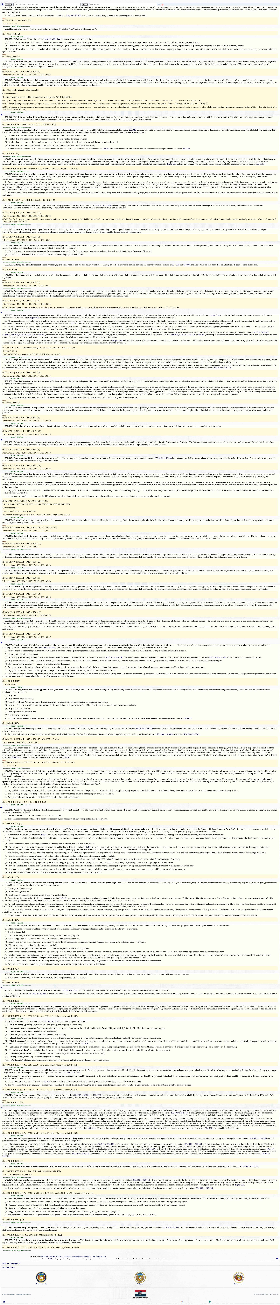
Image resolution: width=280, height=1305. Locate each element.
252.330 (86, 1095)
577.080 (187, 265)
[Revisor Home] (4, 1302)
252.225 (74, 323)
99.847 (44, 835)
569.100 (14, 335)
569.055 (256, 332)
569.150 (41, 335)
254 (79, 15)
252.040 (132, 130)
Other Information (12, 1263)
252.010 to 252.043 (164, 734)
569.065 (264, 332)
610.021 (188, 718)
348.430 (87, 847)
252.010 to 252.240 (51, 39)
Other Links (9, 1267)
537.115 (62, 898)
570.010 (15, 757)
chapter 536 (171, 164)
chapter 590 (215, 315)
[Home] (2, 4)
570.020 (65, 757)
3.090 (50, 1259)
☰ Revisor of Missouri (9, 2)
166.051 (106, 148)
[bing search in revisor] (210, 1302)
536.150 (91, 1128)
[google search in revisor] (182, 1302)
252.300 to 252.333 (69, 990)
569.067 (6, 335)
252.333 (97, 1095)
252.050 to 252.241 (191, 734)
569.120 (22, 335)
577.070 (175, 265)
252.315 (46, 1081)
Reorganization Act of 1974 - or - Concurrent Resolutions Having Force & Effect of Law (73, 1256)
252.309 (77, 1095)
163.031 (186, 148)
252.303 (84, 1043)
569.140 (31, 335)
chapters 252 (71, 15)
